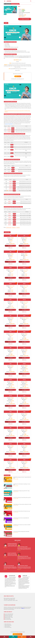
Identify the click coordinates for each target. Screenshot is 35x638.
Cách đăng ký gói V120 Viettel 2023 (23, 556)
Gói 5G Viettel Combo (7, 619)
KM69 (10, 459)
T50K (10, 235)
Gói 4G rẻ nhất (13, 637)
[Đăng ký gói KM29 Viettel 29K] (10, 12)
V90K (10, 427)
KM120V (10, 395)
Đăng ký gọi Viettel (8, 3)
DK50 (10, 363)
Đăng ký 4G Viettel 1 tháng (8, 617)
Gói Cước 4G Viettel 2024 (8, 616)
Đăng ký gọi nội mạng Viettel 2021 (9, 565)
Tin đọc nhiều (7, 475)
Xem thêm (5, 547)
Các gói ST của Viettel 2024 (12, 553)
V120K (24, 411)
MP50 (10, 331)
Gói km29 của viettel (8, 227)
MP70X (24, 267)
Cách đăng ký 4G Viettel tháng (12, 543)
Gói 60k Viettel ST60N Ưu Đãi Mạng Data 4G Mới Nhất (21, 531)
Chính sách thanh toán (8, 627)
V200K (24, 395)
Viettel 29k (18, 227)
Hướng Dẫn (25, 575)
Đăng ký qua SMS (25, 19)
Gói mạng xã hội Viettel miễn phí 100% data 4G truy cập (21, 511)
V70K (24, 427)
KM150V (24, 379)
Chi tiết (11, 247)
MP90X (10, 267)
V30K (10, 347)
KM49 (24, 459)
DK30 (24, 347)
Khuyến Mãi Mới (12, 575)
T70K (24, 235)
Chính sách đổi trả (7, 626)
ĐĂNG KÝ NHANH (17, 76)
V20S (10, 315)
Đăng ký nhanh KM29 (17, 634)
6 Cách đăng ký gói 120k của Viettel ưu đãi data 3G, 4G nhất (22, 504)
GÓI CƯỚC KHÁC (7, 232)
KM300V (24, 363)
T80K (10, 251)
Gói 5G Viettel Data (7, 618)
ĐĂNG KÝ (13, 131)
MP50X (10, 283)
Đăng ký (10, 245)
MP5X (10, 299)
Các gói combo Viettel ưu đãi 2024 (23, 565)
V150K (10, 411)
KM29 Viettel (13, 227)
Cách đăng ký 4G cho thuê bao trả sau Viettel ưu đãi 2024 (21, 524)
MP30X (24, 283)
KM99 (24, 443)
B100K (24, 331)
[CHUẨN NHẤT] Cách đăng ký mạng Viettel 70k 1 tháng (21, 490)
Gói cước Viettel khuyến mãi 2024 (22, 546)
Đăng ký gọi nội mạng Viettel (15, 3)
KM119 (10, 443)
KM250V (10, 379)
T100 (24, 251)
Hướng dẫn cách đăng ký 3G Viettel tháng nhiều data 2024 (22, 497)
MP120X (24, 299)
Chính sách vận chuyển (8, 625)
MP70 (24, 315)
